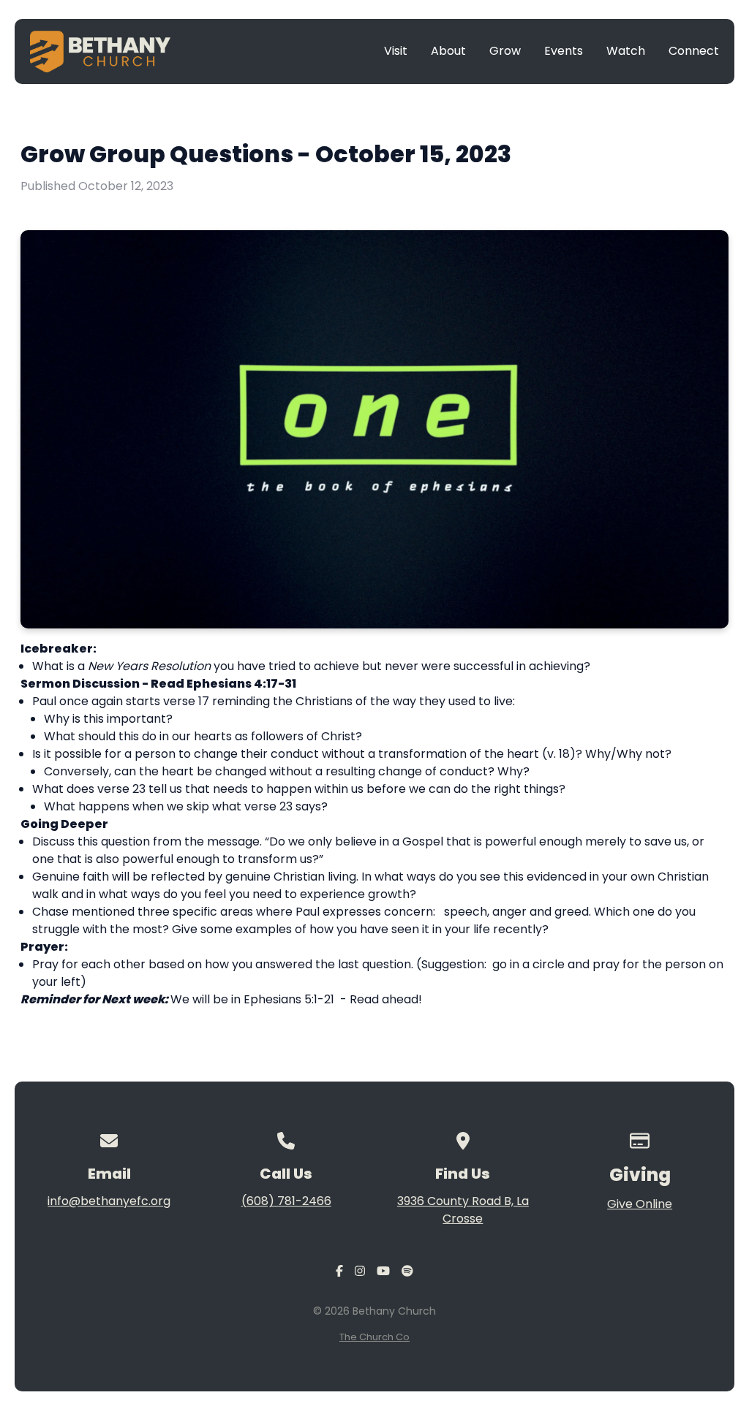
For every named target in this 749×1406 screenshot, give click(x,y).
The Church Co (374, 1337)
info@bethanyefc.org (109, 1201)
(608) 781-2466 (286, 1201)
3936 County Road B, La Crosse (463, 1210)
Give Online (639, 1204)
